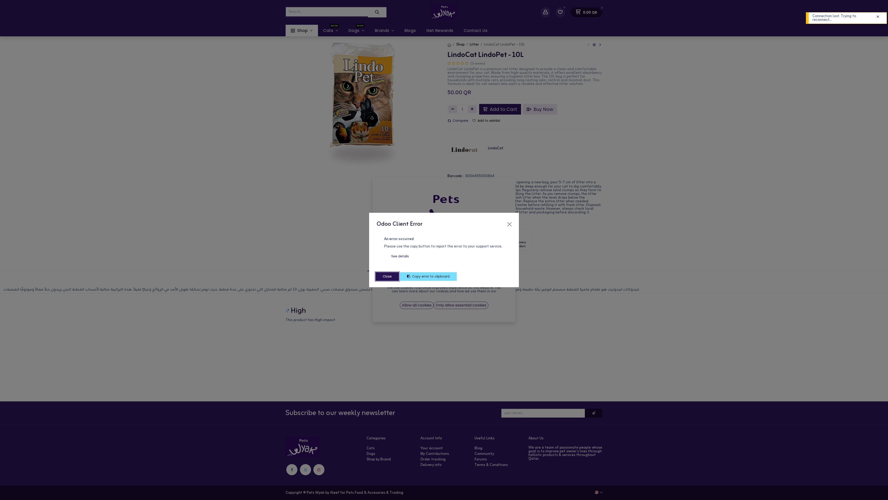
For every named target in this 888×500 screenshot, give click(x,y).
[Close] (509, 224)
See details (400, 256)
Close (387, 276)
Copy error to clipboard (431, 276)
